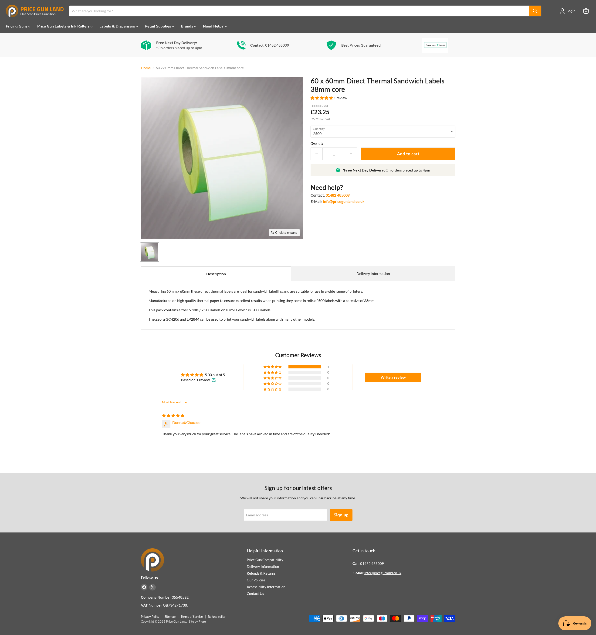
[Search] (535, 11)
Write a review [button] (393, 377)
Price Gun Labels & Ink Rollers (64, 26)
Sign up (341, 515)
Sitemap (170, 616)
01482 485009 (277, 45)
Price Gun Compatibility (265, 560)
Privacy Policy (150, 616)
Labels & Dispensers (117, 26)
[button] (322, 98)
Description (216, 273)
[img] (173, 415)
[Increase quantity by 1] (351, 154)
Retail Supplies (158, 26)
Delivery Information (373, 273)
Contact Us (255, 593)
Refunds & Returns (261, 573)
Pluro (202, 621)
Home (146, 68)
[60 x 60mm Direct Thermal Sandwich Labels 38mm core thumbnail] (149, 252)
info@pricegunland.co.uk (344, 201)
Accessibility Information (266, 587)
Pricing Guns (17, 26)
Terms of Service (192, 616)
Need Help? (213, 26)
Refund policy (217, 616)
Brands (187, 26)
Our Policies (256, 580)
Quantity (317, 143)
